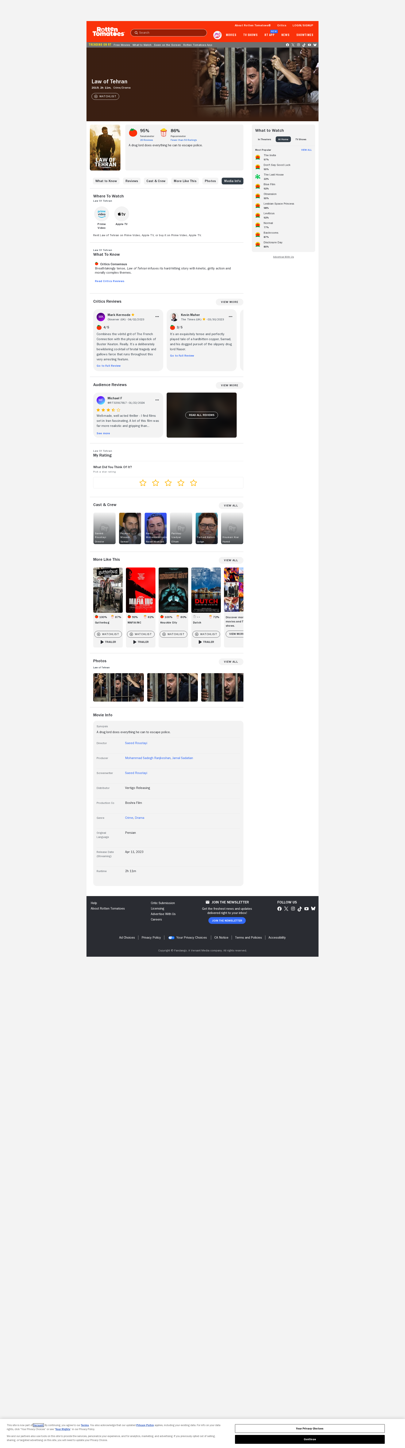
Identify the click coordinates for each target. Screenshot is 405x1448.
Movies (231, 35)
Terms (85, 1425)
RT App (269, 35)
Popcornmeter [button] (178, 136)
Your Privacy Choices (191, 937)
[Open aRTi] (217, 35)
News (285, 35)
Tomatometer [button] (147, 136)
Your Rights (62, 1429)
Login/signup (303, 25)
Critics (281, 25)
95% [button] (145, 130)
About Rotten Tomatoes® (253, 25)
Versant (38, 1425)
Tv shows (250, 35)
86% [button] (175, 130)
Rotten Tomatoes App (197, 44)
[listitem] (283, 156)
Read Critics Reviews (109, 281)
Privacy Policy (145, 1425)
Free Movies (122, 44)
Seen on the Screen (167, 44)
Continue (310, 1439)
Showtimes (304, 35)
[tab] (264, 139)
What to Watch (141, 44)
